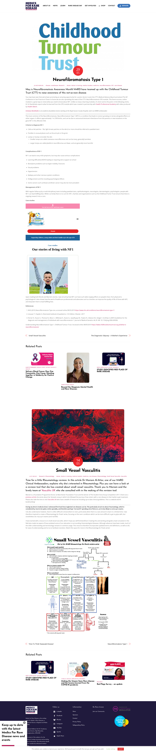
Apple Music (60, 736)
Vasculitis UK (48, 490)
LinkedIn (59, 711)
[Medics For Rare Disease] (32, 9)
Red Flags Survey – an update (110, 684)
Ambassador (65, 384)
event (43, 367)
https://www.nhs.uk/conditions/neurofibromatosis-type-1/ (94, 310)
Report (110, 367)
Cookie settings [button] (110, 749)
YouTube (59, 727)
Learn (62, 5)
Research (61, 85)
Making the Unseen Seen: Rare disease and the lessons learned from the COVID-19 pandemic (77, 683)
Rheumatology (49, 476)
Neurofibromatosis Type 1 (78, 80)
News (55, 5)
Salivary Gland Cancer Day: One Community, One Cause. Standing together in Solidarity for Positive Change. (40, 374)
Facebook (59, 715)
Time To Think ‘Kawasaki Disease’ (41, 644)
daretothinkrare (31, 367)
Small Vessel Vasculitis (37, 335)
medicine (96, 85)
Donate (125, 5)
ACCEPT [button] (121, 749)
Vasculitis (124, 476)
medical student (88, 85)
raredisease (54, 85)
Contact (111, 5)
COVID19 (63, 679)
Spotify (58, 732)
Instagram (59, 723)
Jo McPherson (38, 85)
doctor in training (76, 85)
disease (48, 85)
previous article (31, 497)
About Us (46, 5)
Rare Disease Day (75, 5)
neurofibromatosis (105, 85)
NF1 (112, 85)
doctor (69, 85)
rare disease (118, 85)
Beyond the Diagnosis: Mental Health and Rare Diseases (77, 388)
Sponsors (75, 715)
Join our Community (98, 711)
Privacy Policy (77, 721)
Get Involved (90, 5)
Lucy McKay (33, 476)
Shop (103, 5)
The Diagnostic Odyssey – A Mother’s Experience (109, 335)
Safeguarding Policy (79, 725)
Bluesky (58, 719)
